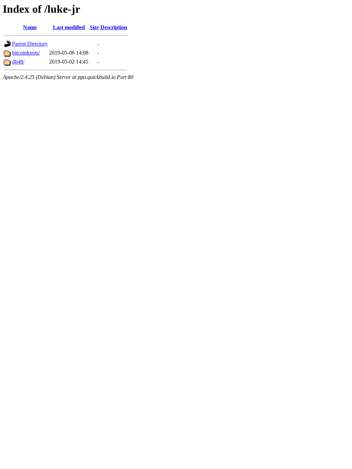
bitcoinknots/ (26, 53)
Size (94, 27)
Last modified (69, 27)
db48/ (18, 62)
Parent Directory (30, 44)
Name (30, 27)
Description (113, 27)
